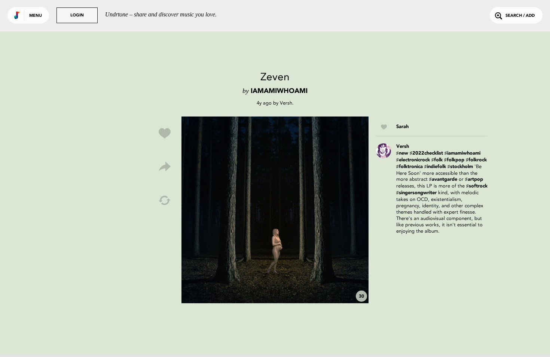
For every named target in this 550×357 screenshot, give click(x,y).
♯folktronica (409, 166)
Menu (35, 16)
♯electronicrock (413, 160)
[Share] (164, 167)
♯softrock (477, 186)
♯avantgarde (443, 179)
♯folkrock (476, 160)
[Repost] (164, 200)
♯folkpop (454, 160)
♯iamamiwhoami (462, 153)
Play (275, 210)
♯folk (437, 160)
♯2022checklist (426, 153)
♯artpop (474, 179)
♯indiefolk (435, 166)
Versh (286, 103)
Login (77, 15)
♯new (402, 153)
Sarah (402, 126)
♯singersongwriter (416, 192)
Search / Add (520, 16)
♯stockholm (460, 166)
